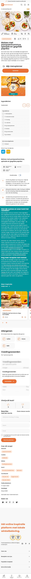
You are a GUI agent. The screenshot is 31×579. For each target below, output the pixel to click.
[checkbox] (20, 175)
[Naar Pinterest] (26, 543)
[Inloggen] (25, 4)
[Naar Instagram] (22, 543)
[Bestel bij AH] (3, 152)
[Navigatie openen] (28, 4)
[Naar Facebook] (29, 543)
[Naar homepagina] (7, 5)
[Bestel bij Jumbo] (8, 152)
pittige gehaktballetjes (19, 255)
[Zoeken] (21, 4)
